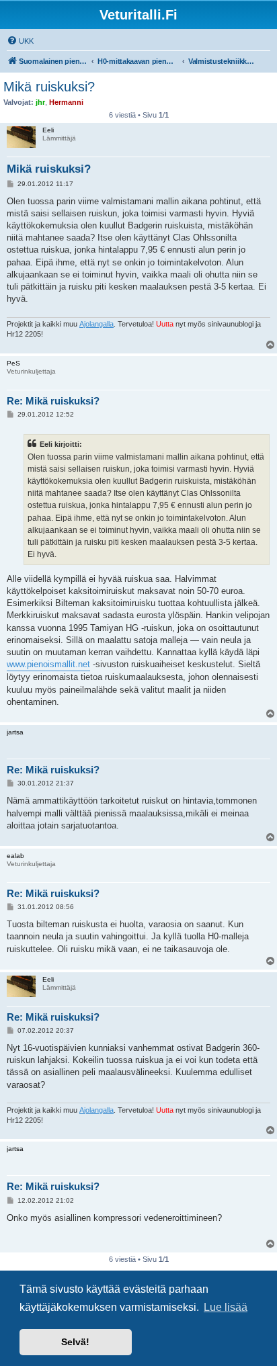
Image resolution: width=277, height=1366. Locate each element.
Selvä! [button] (75, 1341)
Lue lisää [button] (225, 1307)
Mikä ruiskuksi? (49, 86)
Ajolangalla (96, 324)
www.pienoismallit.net (48, 664)
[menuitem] (20, 41)
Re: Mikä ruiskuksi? (53, 401)
